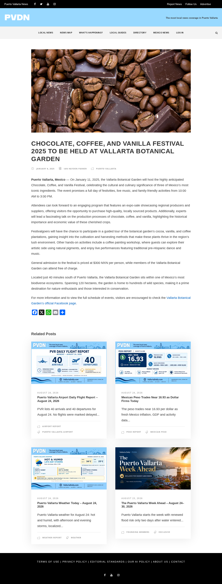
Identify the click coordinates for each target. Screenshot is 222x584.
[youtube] (48, 4)
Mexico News (161, 32)
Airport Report (51, 426)
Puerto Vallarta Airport (57, 432)
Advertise (205, 4)
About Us (161, 561)
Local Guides (118, 32)
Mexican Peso (158, 432)
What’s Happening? (91, 32)
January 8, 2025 (45, 168)
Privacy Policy (75, 561)
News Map (66, 32)
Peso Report (133, 432)
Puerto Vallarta (106, 168)
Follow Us (191, 4)
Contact (178, 561)
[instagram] (54, 4)
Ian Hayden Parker (75, 168)
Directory (140, 32)
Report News (174, 4)
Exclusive (164, 532)
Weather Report (52, 537)
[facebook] (35, 4)
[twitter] (41, 4)
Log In (180, 32)
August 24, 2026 (48, 392)
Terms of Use (48, 561)
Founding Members (137, 532)
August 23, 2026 (132, 498)
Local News (45, 32)
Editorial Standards (108, 561)
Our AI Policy (139, 561)
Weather (76, 537)
